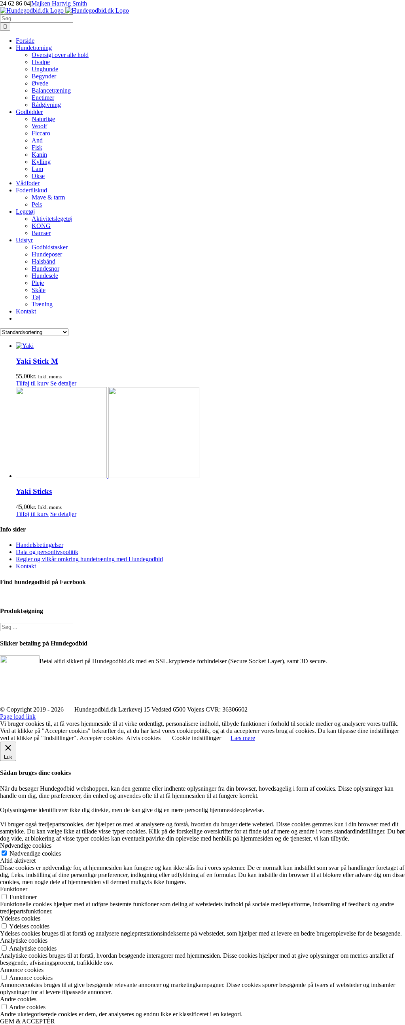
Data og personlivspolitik (47, 552)
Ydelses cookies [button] (20, 918)
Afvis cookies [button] (143, 738)
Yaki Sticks (34, 491)
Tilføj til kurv (32, 383)
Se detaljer (63, 383)
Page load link (18, 716)
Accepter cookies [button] (101, 738)
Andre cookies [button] (18, 999)
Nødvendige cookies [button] (25, 845)
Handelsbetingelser (39, 544)
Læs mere (243, 738)
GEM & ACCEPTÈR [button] (27, 1021)
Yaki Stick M (37, 361)
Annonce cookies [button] (22, 969)
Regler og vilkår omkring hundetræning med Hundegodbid (89, 559)
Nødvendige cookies (35, 853)
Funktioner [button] (13, 889)
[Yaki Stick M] (210, 345)
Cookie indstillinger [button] (196, 738)
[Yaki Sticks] (210, 433)
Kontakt (26, 566)
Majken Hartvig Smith (59, 3)
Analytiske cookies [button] (23, 940)
